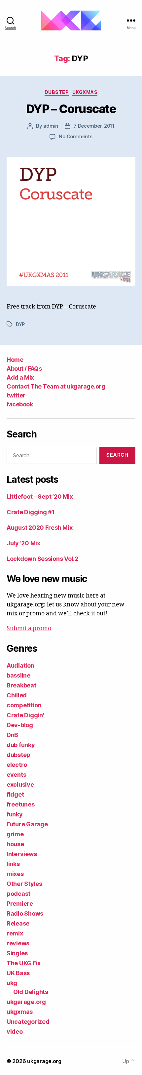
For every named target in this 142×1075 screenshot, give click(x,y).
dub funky (21, 744)
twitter (16, 395)
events (16, 774)
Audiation (20, 665)
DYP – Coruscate (71, 109)
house (15, 844)
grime (15, 834)
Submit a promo (29, 628)
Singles (17, 953)
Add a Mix (20, 377)
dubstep (57, 92)
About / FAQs (24, 368)
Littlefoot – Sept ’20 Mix (40, 496)
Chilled (17, 695)
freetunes (21, 804)
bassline (18, 675)
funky (15, 814)
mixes (15, 873)
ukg (12, 982)
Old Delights (30, 991)
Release (18, 923)
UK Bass (18, 973)
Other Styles (24, 883)
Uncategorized (28, 1021)
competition (24, 705)
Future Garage (27, 824)
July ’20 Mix (23, 543)
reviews (18, 943)
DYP (20, 324)
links (13, 863)
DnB (12, 734)
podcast (18, 893)
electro (17, 764)
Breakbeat (21, 685)
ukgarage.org (26, 1001)
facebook (20, 404)
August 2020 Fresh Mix (39, 527)
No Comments (75, 136)
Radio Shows (25, 913)
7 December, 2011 (94, 126)
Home (15, 359)
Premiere (20, 903)
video (15, 1031)
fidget (15, 794)
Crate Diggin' (25, 715)
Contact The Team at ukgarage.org (56, 386)
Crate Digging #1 (31, 512)
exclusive (20, 784)
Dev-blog (20, 725)
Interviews (22, 853)
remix (15, 933)
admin (50, 126)
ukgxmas (85, 92)
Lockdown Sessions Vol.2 (42, 558)
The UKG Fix (24, 963)
